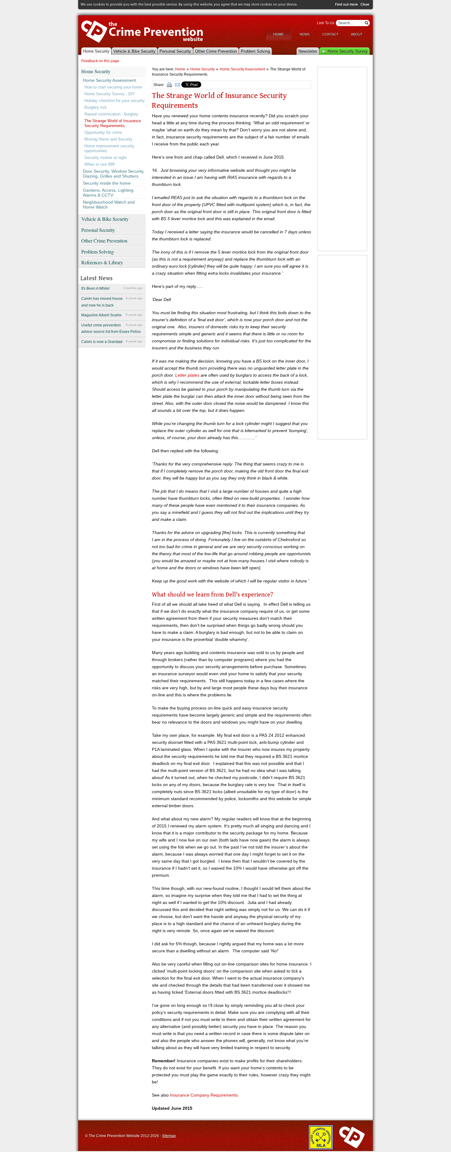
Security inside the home (107, 183)
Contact (330, 34)
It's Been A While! (112, 288)
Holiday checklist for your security (114, 100)
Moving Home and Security (108, 139)
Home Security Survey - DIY (109, 94)
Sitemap (169, 1136)
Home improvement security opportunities (109, 148)
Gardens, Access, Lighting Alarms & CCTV (108, 193)
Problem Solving (255, 51)
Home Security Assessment (109, 80)
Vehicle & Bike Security (135, 51)
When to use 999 (99, 164)
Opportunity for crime (103, 132)
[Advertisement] (342, 159)
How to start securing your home (113, 87)
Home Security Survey (348, 51)
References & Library (102, 262)
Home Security (96, 51)
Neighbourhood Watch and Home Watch (109, 204)
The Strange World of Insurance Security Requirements (112, 123)
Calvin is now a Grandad (112, 342)
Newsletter (308, 51)
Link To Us (325, 23)
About (357, 34)
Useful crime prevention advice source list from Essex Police (112, 328)
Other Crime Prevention (216, 51)
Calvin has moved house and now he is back (112, 301)
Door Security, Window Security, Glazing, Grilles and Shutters (114, 174)
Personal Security (175, 51)
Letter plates (187, 375)
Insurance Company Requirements (204, 1095)
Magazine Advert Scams (112, 315)
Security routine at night (105, 157)
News (305, 34)
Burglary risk (95, 107)
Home (278, 34)
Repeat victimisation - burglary (111, 114)
